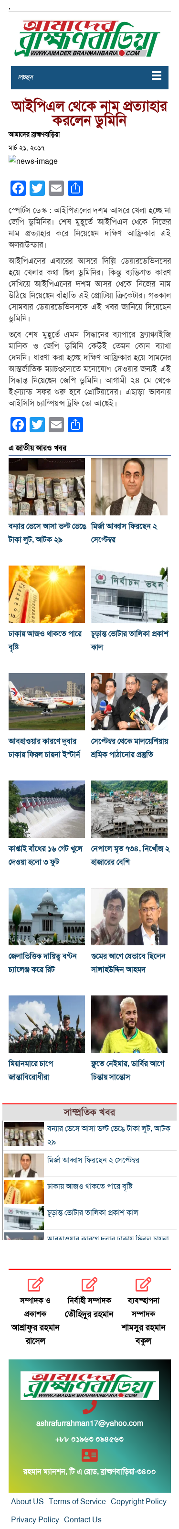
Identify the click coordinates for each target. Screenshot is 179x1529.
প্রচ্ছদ (25, 77)
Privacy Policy (35, 1520)
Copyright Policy (139, 1502)
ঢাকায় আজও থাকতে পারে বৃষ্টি (89, 1186)
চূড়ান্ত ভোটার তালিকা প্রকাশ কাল (92, 1213)
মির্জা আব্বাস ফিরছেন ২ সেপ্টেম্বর (93, 1160)
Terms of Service (77, 1502)
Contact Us (83, 1520)
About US (27, 1502)
